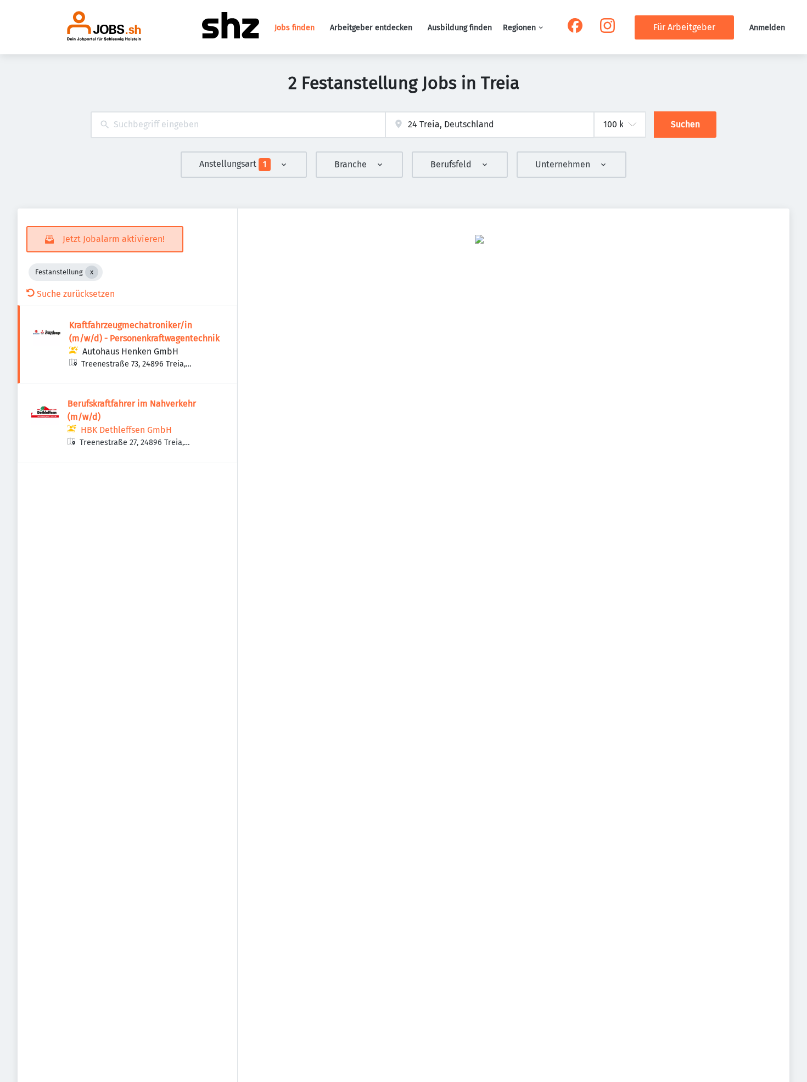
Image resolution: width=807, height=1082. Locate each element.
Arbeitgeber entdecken (371, 27)
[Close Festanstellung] (91, 272)
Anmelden (767, 27)
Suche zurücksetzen (76, 294)
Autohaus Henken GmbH (130, 351)
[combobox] (238, 124)
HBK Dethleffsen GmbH (126, 430)
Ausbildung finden (460, 27)
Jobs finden (294, 27)
